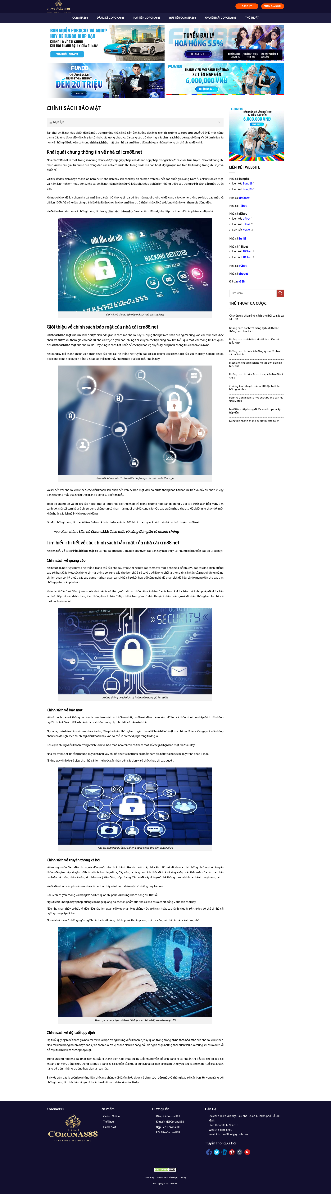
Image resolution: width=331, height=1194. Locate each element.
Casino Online (111, 1116)
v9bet (243, 266)
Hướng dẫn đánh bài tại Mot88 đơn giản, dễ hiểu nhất (254, 341)
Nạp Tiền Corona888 (147, 17)
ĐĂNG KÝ (247, 6)
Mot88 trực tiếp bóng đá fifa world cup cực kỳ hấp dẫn (255, 411)
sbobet (243, 273)
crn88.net (62, 160)
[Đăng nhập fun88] (225, 80)
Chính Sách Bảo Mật (167, 1178)
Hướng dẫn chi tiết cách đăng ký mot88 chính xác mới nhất (255, 353)
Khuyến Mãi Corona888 (220, 17)
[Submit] (280, 293)
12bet (243, 206)
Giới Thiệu (150, 1178)
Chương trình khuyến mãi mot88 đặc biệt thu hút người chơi (254, 388)
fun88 (242, 238)
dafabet (244, 198)
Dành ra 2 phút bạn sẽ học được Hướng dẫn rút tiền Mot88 (256, 399)
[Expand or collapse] (219, 122)
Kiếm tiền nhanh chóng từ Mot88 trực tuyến (254, 421)
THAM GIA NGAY (273, 6)
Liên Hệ (182, 1178)
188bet (247, 251)
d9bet (247, 218)
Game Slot (109, 1127)
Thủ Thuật (252, 17)
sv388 (241, 281)
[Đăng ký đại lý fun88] (106, 43)
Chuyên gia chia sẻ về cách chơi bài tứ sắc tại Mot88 (256, 317)
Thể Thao (108, 1122)
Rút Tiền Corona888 (182, 17)
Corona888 (80, 17)
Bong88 (247, 183)
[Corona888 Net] (67, 6)
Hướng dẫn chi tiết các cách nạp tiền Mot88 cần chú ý (256, 376)
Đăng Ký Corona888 (110, 17)
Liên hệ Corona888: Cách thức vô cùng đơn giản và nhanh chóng (129, 532)
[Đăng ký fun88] (256, 133)
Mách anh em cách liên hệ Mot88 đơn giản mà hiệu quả (255, 364)
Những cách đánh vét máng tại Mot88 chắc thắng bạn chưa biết (254, 330)
